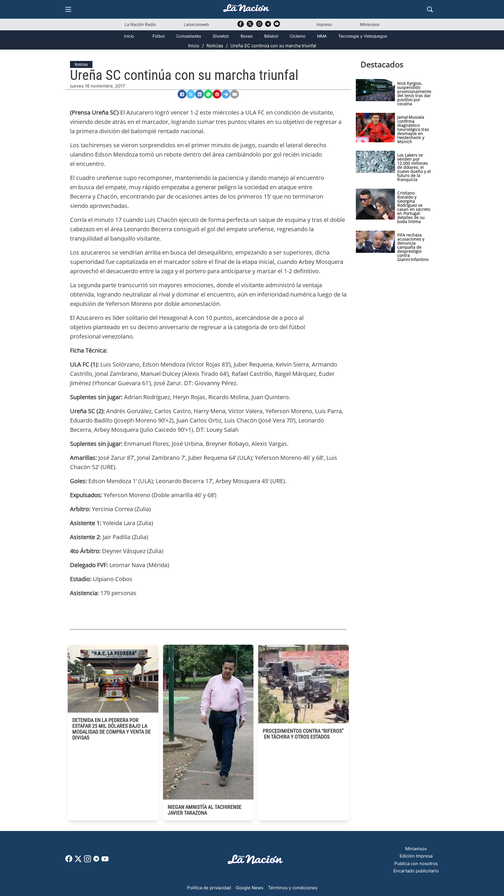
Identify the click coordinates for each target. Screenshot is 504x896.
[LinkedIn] (199, 94)
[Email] (234, 94)
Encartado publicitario (416, 871)
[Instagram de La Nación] (259, 25)
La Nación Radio (140, 24)
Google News (249, 887)
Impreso (324, 24)
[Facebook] (182, 94)
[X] (190, 94)
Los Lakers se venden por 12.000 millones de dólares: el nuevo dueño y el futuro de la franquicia (414, 167)
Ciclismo (297, 36)
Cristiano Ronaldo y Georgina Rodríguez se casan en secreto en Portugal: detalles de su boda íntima (413, 207)
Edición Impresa (416, 856)
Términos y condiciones (292, 887)
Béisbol (271, 36)
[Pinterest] (217, 94)
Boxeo (247, 36)
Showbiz (221, 36)
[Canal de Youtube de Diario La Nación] (276, 25)
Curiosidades (188, 36)
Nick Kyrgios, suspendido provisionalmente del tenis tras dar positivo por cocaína (414, 93)
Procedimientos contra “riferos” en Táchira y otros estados (303, 734)
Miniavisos (369, 24)
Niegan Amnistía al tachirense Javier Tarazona (205, 810)
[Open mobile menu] (68, 9)
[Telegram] (225, 94)
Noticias (214, 45)
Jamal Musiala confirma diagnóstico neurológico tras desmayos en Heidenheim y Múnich (413, 129)
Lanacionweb (196, 24)
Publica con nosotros (416, 863)
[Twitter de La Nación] (249, 25)
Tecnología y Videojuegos (362, 36)
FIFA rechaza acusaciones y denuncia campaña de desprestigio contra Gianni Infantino (412, 247)
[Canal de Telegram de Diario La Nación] (268, 25)
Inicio (129, 36)
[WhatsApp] (208, 94)
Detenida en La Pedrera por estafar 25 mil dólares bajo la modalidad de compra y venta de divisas (111, 729)
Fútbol (158, 36)
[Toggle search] (430, 9)
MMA (322, 36)
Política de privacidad (209, 887)
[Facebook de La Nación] (68, 860)
